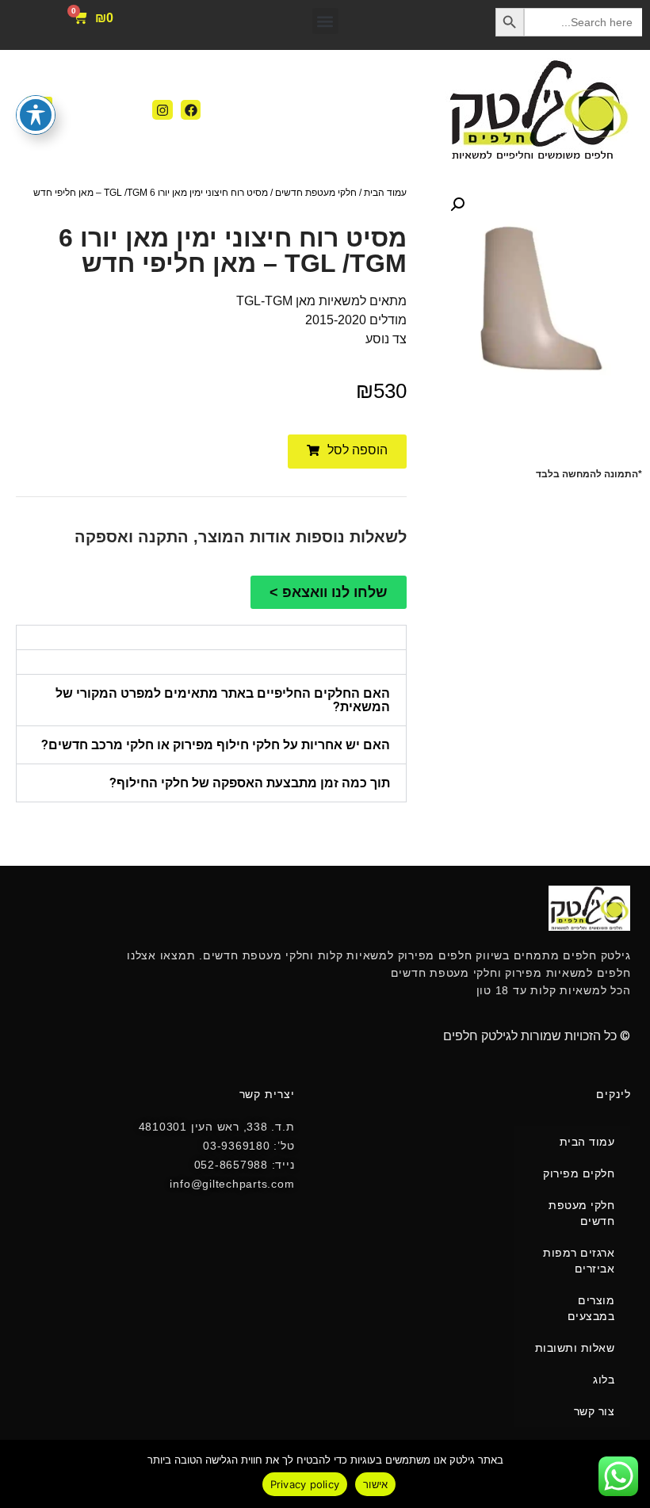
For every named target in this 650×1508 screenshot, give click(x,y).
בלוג (603, 1379)
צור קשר (594, 1411)
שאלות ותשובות (575, 1348)
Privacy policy (305, 1484)
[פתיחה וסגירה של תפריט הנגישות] (36, 115)
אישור (375, 1484)
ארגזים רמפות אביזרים (578, 1260)
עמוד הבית (385, 192)
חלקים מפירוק (578, 1173)
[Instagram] (162, 110)
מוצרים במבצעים (591, 1308)
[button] (325, 21)
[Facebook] (191, 110)
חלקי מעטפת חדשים (316, 192)
